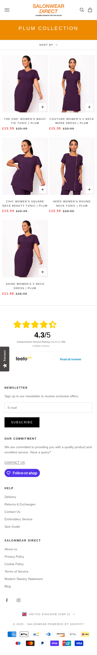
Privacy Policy (14, 556)
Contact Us (12, 512)
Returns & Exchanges (20, 504)
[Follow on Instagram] (18, 600)
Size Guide (12, 526)
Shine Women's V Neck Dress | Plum (25, 286)
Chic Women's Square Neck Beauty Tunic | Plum (25, 203)
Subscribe (22, 422)
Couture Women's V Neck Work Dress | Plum (72, 121)
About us (11, 549)
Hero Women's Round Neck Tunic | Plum (72, 203)
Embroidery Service (18, 519)
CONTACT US (15, 462)
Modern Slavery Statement (24, 579)
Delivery (10, 497)
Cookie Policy (14, 564)
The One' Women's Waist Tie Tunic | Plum (25, 121)
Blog (8, 586)
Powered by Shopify (66, 624)
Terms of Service (16, 571)
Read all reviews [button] (70, 359)
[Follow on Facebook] (7, 600)
